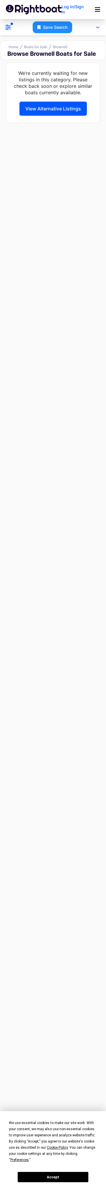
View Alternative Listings (53, 109)
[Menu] (97, 9)
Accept (53, 1177)
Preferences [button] (19, 1160)
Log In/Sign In (73, 9)
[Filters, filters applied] (8, 27)
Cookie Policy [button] (57, 1147)
